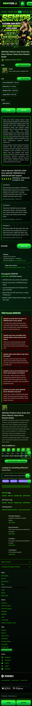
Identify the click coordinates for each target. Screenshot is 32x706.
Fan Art (3, 578)
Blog (2, 584)
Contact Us (4, 647)
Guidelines (4, 638)
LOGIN (8, 702)
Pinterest (7, 669)
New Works (4, 581)
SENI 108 (25, 12)
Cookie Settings (6, 650)
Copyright (4, 644)
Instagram (8, 657)
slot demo (6, 136)
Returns (3, 633)
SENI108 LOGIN (14, 12)
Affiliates (4, 611)
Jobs (2, 617)
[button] (23, 453)
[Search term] (22, 3)
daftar (3, 593)
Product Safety (6, 641)
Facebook (8, 660)
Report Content (6, 562)
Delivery (3, 630)
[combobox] (22, 3)
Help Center (5, 636)
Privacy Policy (15, 680)
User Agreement (5, 680)
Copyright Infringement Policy (10, 567)
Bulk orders (4, 595)
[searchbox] (16, 475)
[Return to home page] (10, 4)
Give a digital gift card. (19, 260)
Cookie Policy (23, 680)
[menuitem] (3, 11)
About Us (4, 603)
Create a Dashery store (8, 623)
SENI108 (3, 12)
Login (3, 590)
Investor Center (6, 606)
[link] (5, 481)
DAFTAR (23, 702)
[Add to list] (3, 450)
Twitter (7, 663)
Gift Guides (4, 576)
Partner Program (6, 608)
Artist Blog (4, 620)
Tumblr (7, 666)
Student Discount (6, 587)
